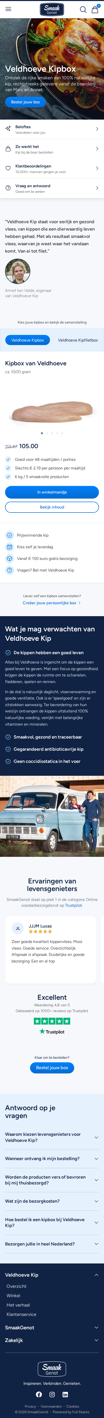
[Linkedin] (65, 1394)
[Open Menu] (8, 9)
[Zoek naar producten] (83, 10)
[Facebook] (39, 1394)
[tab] (27, 340)
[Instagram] (52, 1394)
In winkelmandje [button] (52, 492)
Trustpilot (73, 905)
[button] (42, 433)
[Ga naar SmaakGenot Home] (52, 9)
